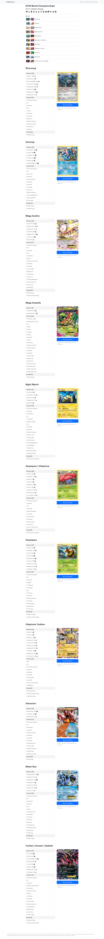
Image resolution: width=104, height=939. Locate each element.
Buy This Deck (67, 105)
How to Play (94, 2)
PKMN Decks (10, 2)
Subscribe (87, 2)
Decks (81, 2)
